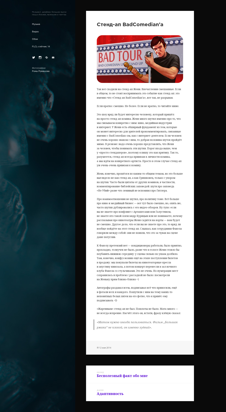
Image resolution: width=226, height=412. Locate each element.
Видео (35, 32)
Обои (35, 39)
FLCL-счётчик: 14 (41, 47)
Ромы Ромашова (40, 71)
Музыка (36, 24)
